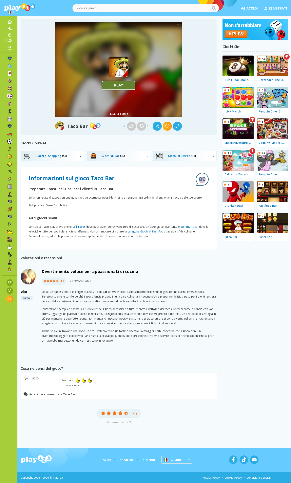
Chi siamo (148, 460)
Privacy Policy (211, 477)
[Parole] (9, 186)
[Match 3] (9, 58)
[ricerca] (214, 8)
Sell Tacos (79, 227)
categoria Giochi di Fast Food (146, 231)
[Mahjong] (9, 73)
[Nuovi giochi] (9, 28)
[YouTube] (254, 459)
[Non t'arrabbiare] (255, 39)
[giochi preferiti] (10, 299)
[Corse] (9, 224)
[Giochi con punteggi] (10, 282)
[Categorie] (9, 48)
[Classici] (9, 217)
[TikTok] (244, 459)
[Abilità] (9, 149)
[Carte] (9, 88)
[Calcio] (9, 141)
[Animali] (9, 254)
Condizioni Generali (258, 477)
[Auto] (9, 134)
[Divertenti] (9, 164)
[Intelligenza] (9, 104)
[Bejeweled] (9, 126)
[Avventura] (9, 156)
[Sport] (9, 209)
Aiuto (107, 460)
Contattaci (126, 460)
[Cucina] (9, 247)
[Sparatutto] (9, 171)
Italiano (175, 459)
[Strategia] (9, 232)
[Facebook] (233, 459)
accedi (252, 8)
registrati (278, 8)
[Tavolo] (9, 201)
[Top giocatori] (9, 41)
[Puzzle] (9, 66)
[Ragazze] (9, 269)
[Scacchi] (9, 111)
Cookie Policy (233, 477)
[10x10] (9, 119)
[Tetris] (9, 239)
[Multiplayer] (9, 262)
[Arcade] (9, 194)
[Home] (9, 22)
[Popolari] (9, 34)
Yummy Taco (189, 227)
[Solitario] (9, 96)
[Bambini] (9, 179)
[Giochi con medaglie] (10, 290)
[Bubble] (9, 81)
